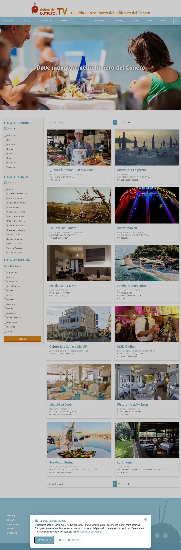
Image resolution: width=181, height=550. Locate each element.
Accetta (46, 540)
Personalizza (70, 540)
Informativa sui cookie (90, 531)
